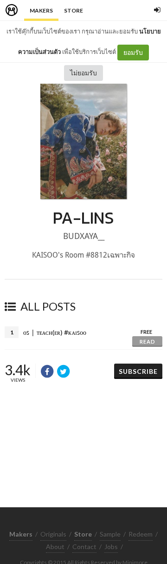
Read (147, 341)
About (55, 547)
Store (73, 10)
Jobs (111, 547)
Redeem (140, 534)
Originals (53, 534)
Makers (41, 10)
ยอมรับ (133, 52)
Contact (84, 547)
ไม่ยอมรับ (83, 73)
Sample (110, 534)
